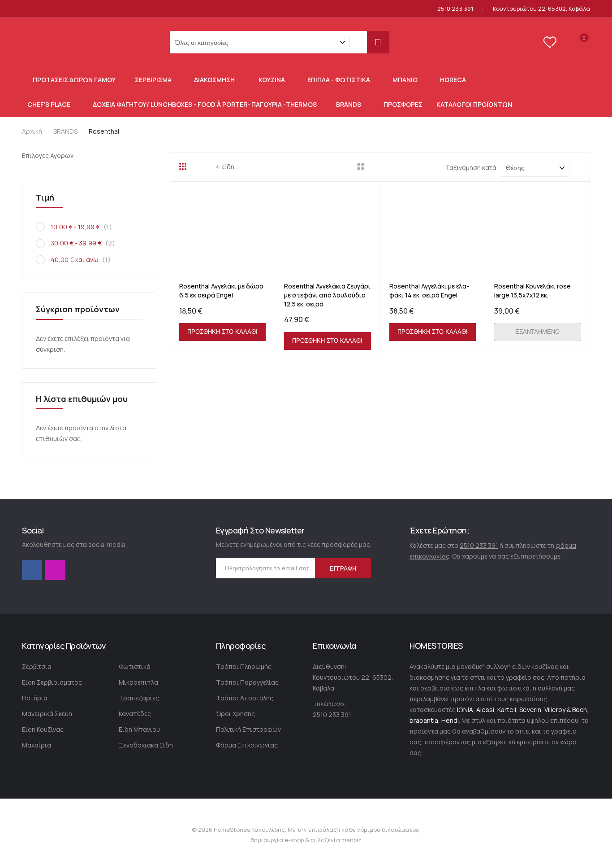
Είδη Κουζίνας (43, 729)
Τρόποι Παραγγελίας (247, 682)
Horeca (453, 79)
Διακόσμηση (215, 79)
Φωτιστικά (135, 666)
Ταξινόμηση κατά (470, 167)
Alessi (485, 709)
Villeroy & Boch (565, 709)
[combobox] (360, 42)
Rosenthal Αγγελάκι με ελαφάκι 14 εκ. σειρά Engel (429, 290)
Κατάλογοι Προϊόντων (474, 104)
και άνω (84, 259)
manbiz (351, 840)
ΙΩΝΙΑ (465, 709)
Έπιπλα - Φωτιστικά (338, 79)
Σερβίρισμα (153, 79)
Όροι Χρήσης (235, 713)
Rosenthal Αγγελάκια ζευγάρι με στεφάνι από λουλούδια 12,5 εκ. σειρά (327, 295)
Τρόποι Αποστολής (244, 698)
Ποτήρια (34, 698)
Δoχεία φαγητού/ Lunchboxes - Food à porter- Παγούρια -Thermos (205, 104)
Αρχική (32, 131)
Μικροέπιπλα (138, 682)
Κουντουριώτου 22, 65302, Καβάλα (541, 9)
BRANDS (348, 104)
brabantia (423, 720)
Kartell (506, 709)
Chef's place (48, 104)
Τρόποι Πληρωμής (244, 666)
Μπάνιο (405, 79)
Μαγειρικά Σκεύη (47, 713)
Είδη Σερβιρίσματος (52, 682)
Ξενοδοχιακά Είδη (146, 745)
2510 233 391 (455, 9)
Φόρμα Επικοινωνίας (247, 745)
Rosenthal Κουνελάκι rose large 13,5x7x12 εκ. (532, 290)
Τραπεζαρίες (139, 698)
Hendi (450, 720)
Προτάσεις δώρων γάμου (74, 79)
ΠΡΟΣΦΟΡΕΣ (403, 104)
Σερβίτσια (37, 666)
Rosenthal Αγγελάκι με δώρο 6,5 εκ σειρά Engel (221, 290)
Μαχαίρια (36, 745)
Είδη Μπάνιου (139, 729)
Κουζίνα (272, 79)
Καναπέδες (135, 713)
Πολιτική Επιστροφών (248, 729)
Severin (530, 709)
